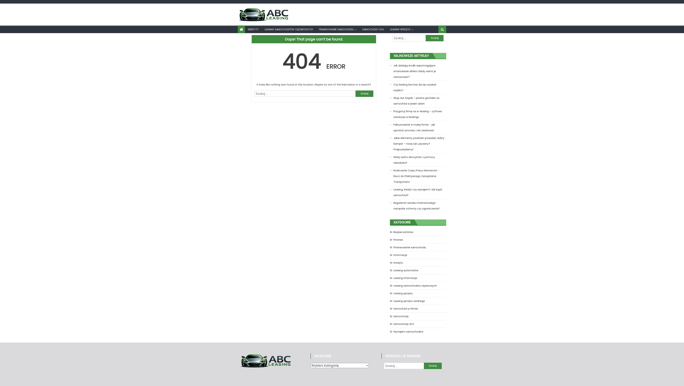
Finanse (398, 240)
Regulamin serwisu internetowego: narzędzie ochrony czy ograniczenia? (416, 205)
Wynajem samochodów (408, 331)
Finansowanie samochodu (336, 29)
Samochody (401, 316)
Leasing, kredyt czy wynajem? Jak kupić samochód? (417, 192)
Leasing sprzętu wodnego (409, 301)
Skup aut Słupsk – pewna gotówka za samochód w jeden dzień (416, 100)
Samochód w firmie (405, 308)
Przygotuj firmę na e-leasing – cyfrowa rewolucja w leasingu (417, 114)
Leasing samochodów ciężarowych (289, 29)
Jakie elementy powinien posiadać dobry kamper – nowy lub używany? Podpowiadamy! (418, 143)
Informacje (400, 255)
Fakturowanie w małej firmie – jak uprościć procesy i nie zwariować (414, 127)
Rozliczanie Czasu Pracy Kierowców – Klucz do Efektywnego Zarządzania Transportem (416, 176)
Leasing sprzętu (400, 29)
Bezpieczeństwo (403, 232)
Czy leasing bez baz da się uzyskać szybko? (415, 87)
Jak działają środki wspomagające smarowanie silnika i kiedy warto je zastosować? (414, 71)
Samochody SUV (373, 29)
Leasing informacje (405, 278)
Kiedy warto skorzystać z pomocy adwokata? (414, 160)
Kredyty (253, 29)
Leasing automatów (405, 270)
